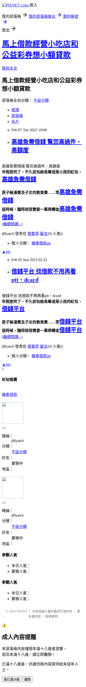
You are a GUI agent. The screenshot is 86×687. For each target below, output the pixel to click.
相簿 (15, 110)
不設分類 (41, 100)
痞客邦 (33, 234)
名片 (15, 121)
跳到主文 (9, 68)
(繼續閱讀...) (12, 224)
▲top (6, 252)
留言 (44, 234)
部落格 (17, 116)
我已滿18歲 (12, 679)
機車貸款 (9, 395)
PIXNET (22, 611)
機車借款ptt (41, 243)
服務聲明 (51, 616)
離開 (27, 679)
